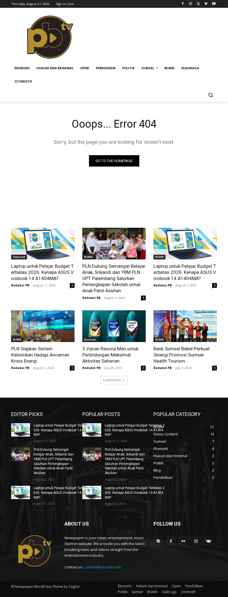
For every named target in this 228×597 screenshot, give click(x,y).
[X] (198, 4)
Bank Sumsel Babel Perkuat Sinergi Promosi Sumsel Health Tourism (181, 355)
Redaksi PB (20, 285)
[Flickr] (183, 541)
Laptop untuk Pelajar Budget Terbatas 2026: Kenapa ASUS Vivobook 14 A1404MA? (42, 272)
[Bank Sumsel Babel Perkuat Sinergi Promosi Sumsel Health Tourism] (185, 326)
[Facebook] (183, 4)
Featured (19, 257)
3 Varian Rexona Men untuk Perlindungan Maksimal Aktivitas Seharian (110, 355)
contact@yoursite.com (102, 566)
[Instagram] (190, 4)
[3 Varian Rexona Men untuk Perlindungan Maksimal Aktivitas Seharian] (114, 326)
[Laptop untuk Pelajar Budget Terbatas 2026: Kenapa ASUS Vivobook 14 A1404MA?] (43, 243)
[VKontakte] (208, 541)
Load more (112, 380)
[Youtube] (213, 4)
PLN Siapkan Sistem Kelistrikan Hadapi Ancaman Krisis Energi (40, 355)
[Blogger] (158, 541)
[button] (210, 94)
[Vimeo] (206, 4)
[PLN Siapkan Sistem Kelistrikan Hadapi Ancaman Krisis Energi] (43, 326)
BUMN (88, 257)
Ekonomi (90, 339)
